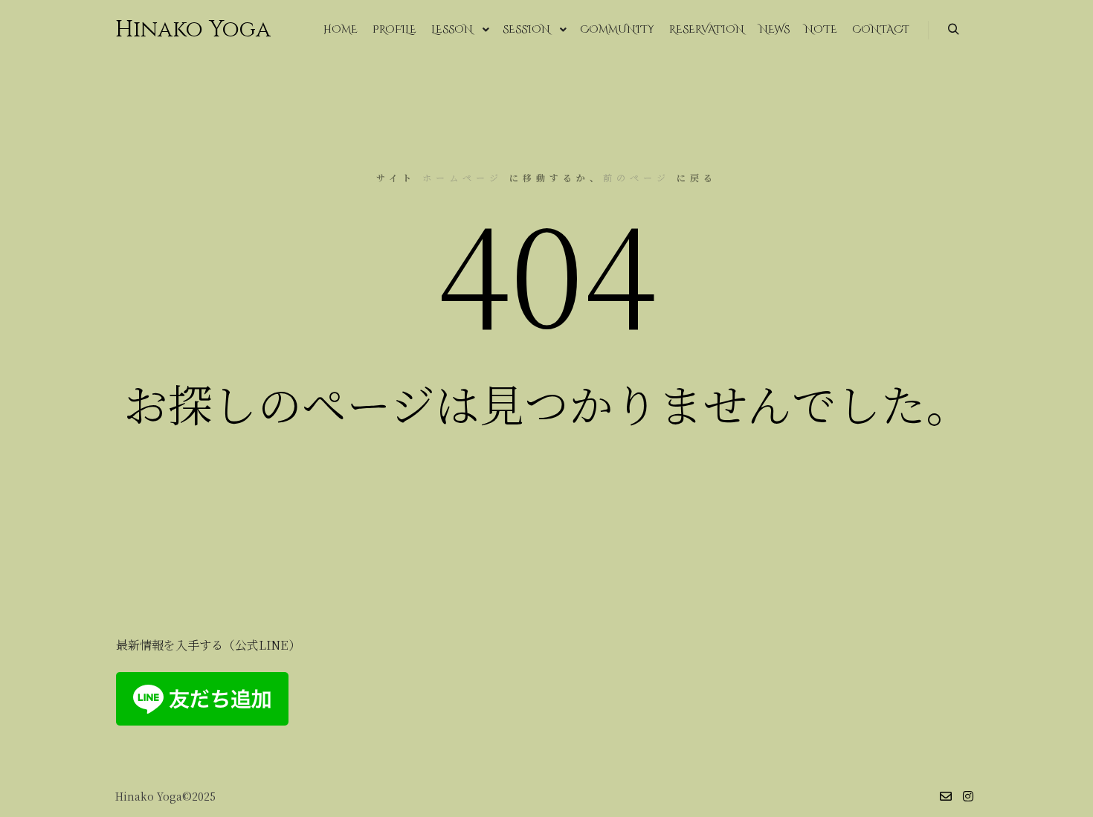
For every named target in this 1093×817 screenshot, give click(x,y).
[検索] (953, 29)
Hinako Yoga (189, 30)
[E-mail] (945, 796)
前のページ (636, 177)
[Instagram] (968, 796)
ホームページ (462, 177)
